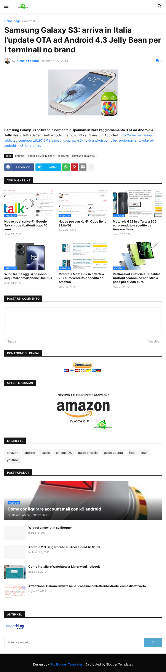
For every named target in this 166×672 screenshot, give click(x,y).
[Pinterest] (74, 167)
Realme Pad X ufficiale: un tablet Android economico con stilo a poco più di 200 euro (136, 278)
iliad (132, 452)
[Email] (82, 167)
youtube (13, 460)
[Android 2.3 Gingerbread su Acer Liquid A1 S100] (15, 552)
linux (144, 452)
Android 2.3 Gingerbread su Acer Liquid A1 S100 (64, 547)
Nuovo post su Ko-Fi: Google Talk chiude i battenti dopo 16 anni (25, 225)
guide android (88, 452)
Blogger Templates (119, 664)
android (29, 21)
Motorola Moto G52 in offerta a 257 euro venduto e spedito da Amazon (81, 278)
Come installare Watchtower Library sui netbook (64, 566)
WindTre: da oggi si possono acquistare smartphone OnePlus (28, 276)
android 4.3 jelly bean (41, 155)
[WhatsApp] (66, 167)
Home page (12, 21)
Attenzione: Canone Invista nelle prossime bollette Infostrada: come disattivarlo (87, 586)
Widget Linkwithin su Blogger (50, 527)
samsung (63, 155)
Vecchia (153, 341)
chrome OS (64, 452)
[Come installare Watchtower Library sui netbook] (15, 572)
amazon (12, 452)
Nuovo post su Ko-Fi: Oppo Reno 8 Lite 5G (83, 223)
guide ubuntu (113, 452)
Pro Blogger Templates (66, 664)
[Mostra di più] (91, 167)
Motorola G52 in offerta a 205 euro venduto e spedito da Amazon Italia (134, 225)
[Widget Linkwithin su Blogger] (15, 533)
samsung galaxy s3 (83, 155)
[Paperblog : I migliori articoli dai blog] (15, 629)
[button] (6, 6)
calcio (46, 452)
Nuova (11, 341)
